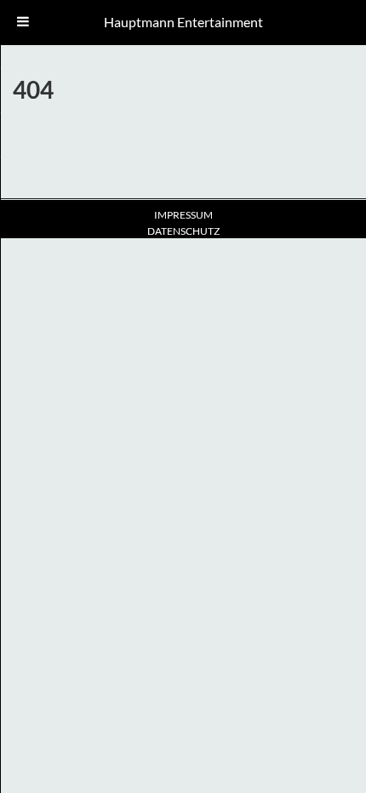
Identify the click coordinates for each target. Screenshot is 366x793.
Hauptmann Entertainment (183, 22)
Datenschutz (183, 231)
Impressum (183, 214)
